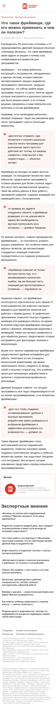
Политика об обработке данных (30, 634)
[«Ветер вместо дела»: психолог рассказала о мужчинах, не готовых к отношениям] (28, 561)
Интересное (7, 634)
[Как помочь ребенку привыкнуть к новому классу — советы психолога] (28, 603)
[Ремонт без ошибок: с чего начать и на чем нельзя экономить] (28, 571)
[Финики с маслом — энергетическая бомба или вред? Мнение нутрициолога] (28, 593)
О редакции (7, 630)
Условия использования (26, 630)
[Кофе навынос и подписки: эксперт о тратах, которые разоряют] (28, 552)
